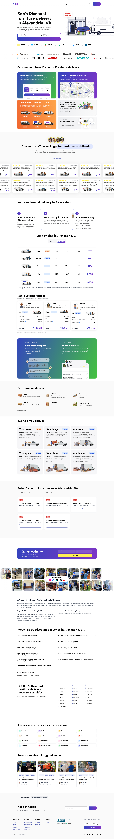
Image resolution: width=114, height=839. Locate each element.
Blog (14, 825)
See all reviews (57, 158)
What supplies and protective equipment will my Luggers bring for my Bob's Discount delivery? (30, 660)
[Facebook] (53, 580)
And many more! (21, 410)
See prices (39, 39)
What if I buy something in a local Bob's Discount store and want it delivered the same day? (30, 642)
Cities (47, 4)
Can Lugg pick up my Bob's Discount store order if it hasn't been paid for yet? (28, 648)
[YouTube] (64, 580)
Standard (52, 241)
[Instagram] (50, 580)
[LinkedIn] (97, 834)
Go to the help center (34, 675)
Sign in (88, 4)
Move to (44, 34)
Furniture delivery (28, 822)
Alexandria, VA (25, 797)
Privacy (19, 834)
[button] (12, 170)
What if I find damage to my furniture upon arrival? (72, 653)
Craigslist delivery (28, 824)
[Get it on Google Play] (94, 824)
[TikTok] (57, 580)
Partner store (61, 241)
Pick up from (23, 34)
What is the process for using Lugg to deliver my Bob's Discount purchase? (27, 636)
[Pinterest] (92, 834)
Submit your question (22, 675)
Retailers (54, 4)
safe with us (67, 111)
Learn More (28, 353)
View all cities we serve (63, 712)
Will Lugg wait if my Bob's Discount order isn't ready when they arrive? (67, 648)
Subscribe (92, 808)
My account (37, 822)
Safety (36, 825)
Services (39, 4)
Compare (15, 824)
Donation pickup (27, 827)
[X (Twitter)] (61, 580)
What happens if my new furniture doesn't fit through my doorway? (76, 659)
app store (19, 616)
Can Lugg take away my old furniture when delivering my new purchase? (27, 654)
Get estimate (74, 4)
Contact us (37, 824)
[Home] (18, 797)
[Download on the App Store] (87, 824)
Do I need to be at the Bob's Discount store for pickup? (73, 635)
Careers (47, 822)
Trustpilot (31, 614)
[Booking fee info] (25, 321)
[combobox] (28, 35)
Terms (23, 834)
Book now (96, 4)
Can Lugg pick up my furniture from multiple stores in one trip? (34, 665)
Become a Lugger (17, 829)
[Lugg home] (15, 4)
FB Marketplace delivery (29, 825)
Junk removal (27, 829)
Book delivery (30, 508)
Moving (25, 820)
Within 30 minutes (38, 94)
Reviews (48, 820)
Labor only (26, 830)
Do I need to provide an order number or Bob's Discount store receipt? (68, 642)
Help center (37, 820)
